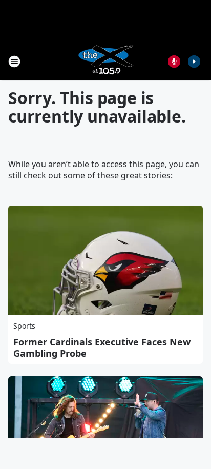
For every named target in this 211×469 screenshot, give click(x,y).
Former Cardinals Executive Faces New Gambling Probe (102, 347)
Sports (24, 326)
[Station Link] (105, 61)
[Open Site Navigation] (14, 61)
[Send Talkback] (174, 61)
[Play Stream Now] (194, 61)
